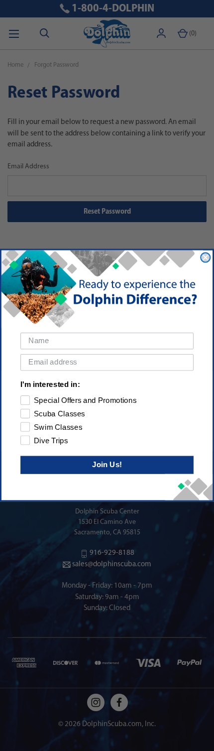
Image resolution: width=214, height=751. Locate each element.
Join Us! (107, 465)
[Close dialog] (205, 257)
